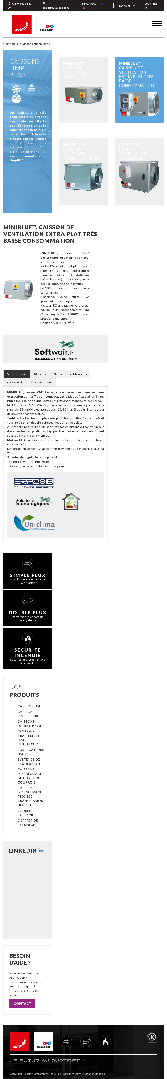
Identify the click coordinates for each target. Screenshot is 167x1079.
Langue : (125, 5)
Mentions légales (94, 1074)
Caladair (9, 43)
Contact (22, 1003)
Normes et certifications (70, 374)
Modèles (40, 374)
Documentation (42, 382)
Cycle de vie (15, 382)
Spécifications (16, 374)
